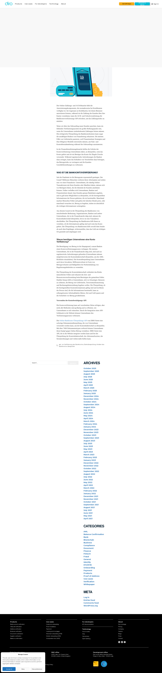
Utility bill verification (16, 626)
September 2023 (91, 438)
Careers (120, 631)
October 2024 (90, 402)
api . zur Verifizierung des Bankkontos (71, 344)
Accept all (9, 669)
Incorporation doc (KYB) (53, 638)
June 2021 (88, 513)
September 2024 (91, 404)
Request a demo (142, 3)
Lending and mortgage (53, 631)
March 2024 (89, 421)
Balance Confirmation (94, 534)
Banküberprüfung (90, 344)
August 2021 (89, 507)
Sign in (155, 4)
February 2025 (90, 391)
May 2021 (88, 516)
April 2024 (88, 418)
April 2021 (88, 519)
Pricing (120, 626)
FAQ (83, 634)
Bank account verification (17, 624)
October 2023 (90, 435)
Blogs (120, 633)
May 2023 (88, 449)
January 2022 (90, 493)
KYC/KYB (88, 565)
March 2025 (89, 388)
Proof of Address (91, 576)
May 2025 (88, 382)
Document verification (16, 633)
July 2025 (88, 377)
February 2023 (90, 457)
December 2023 (91, 430)
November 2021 (91, 499)
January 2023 (90, 460)
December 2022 (91, 463)
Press (119, 636)
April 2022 (88, 485)
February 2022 (90, 491)
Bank (86, 537)
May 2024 (88, 416)
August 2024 (89, 407)
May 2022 (88, 482)
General (87, 559)
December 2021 (91, 496)
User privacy (85, 636)
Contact (120, 638)
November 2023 (91, 432)
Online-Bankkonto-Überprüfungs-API (73, 320)
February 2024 (90, 424)
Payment (88, 570)
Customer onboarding (52, 624)
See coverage (122, 624)
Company (121, 629)
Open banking (86, 638)
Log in (86, 597)
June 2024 (88, 413)
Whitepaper (89, 584)
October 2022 (90, 468)
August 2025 (89, 374)
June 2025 (88, 379)
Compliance (89, 545)
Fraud (86, 557)
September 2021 (91, 505)
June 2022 (88, 480)
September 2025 (91, 371)
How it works (86, 631)
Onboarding (89, 568)
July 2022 (88, 477)
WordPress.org (91, 606)
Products (18, 4)
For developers (41, 4)
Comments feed (91, 603)
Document (88, 548)
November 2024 (91, 399)
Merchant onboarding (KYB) (54, 633)
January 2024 (90, 427)
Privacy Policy (49, 664)
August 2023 (89, 441)
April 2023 (88, 452)
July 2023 (88, 443)
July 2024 (88, 410)
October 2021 (90, 502)
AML (86, 531)
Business (88, 543)
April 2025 (88, 385)
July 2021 (88, 510)
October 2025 (90, 368)
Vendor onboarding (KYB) (53, 636)
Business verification (16, 631)
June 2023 (88, 446)
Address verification (15, 629)
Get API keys (126, 4)
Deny (23, 669)
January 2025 (90, 393)
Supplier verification (15, 636)
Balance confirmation (16, 638)
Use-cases (28, 4)
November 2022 (91, 466)
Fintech (87, 554)
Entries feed (89, 600)
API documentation (88, 624)
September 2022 (91, 471)
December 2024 (91, 396)
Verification (89, 582)
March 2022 (89, 488)
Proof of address (51, 626)
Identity (87, 562)
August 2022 (89, 474)
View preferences (37, 669)
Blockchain (89, 540)
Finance (87, 551)
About (63, 4)
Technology (53, 4)
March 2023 (89, 455)
